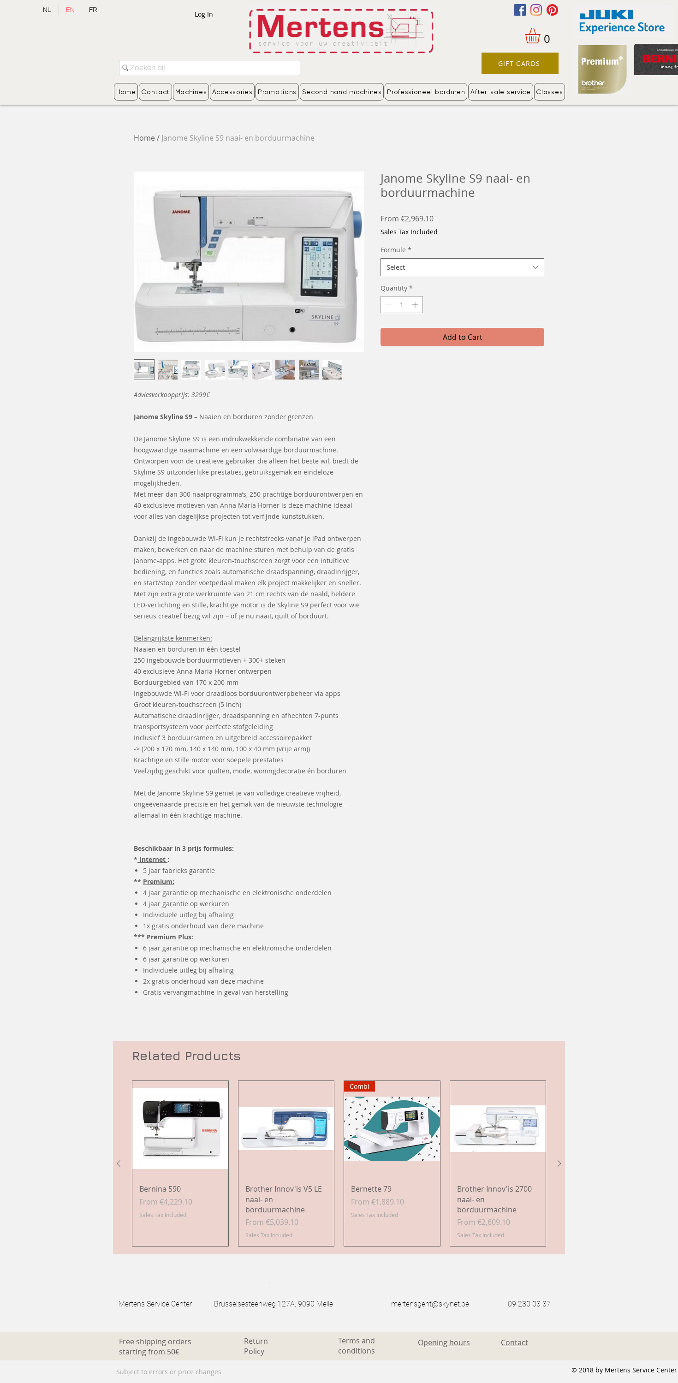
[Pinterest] (552, 10)
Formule (396, 249)
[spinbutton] (401, 305)
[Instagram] (536, 10)
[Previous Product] (118, 1163)
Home (144, 138)
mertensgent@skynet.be (430, 1304)
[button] (541, 35)
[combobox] (462, 267)
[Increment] (416, 305)
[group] (339, 1163)
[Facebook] (520, 10)
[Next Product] (559, 1163)
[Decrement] (387, 305)
